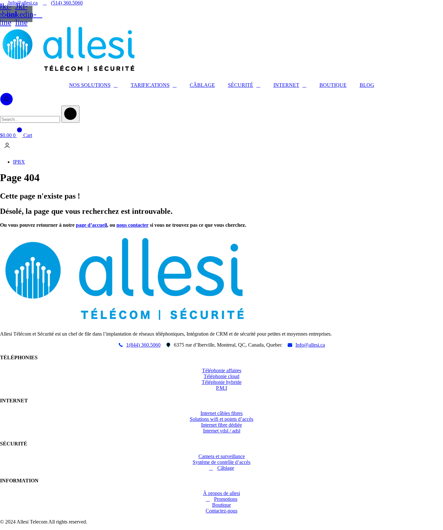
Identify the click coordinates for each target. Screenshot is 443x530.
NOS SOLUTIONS (90, 85)
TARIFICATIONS (150, 85)
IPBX (19, 162)
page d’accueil (91, 225)
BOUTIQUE (333, 85)
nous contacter (132, 225)
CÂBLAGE (202, 85)
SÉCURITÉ (240, 85)
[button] (6, 98)
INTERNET (286, 85)
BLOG (367, 85)
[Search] (70, 114)
